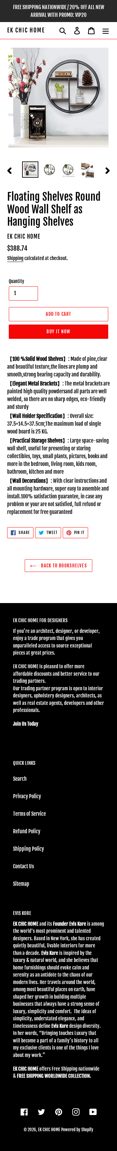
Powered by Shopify (77, 1129)
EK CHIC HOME (26, 30)
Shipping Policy (28, 849)
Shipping (15, 258)
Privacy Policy (27, 796)
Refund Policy (26, 831)
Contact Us (23, 866)
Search (20, 779)
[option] (30, 169)
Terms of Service (29, 814)
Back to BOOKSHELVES (63, 565)
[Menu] (105, 30)
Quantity (16, 281)
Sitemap (21, 884)
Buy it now (58, 331)
